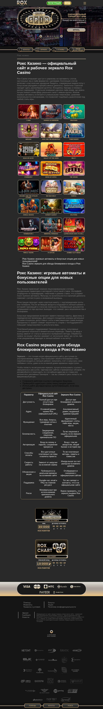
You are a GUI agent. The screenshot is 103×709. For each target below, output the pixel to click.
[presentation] (40, 36)
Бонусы (51, 602)
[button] (47, 36)
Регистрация (54, 3)
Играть (76, 30)
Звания (25, 613)
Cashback (26, 615)
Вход (67, 3)
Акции (50, 605)
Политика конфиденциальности (62, 607)
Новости (25, 617)
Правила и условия (31, 607)
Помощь (27, 602)
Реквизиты (27, 605)
